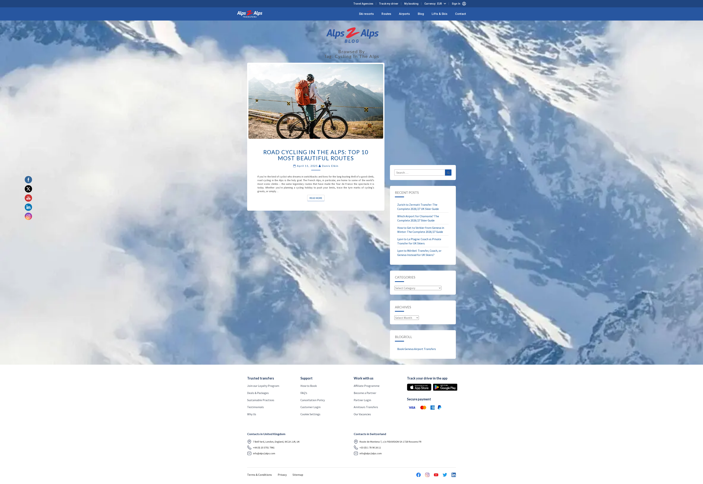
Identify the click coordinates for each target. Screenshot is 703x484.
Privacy (282, 474)
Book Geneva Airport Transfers (416, 349)
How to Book (308, 386)
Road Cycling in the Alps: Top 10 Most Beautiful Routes (315, 155)
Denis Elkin (330, 165)
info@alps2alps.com (264, 453)
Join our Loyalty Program (263, 386)
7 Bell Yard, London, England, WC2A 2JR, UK (276, 441)
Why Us (251, 414)
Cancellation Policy (312, 400)
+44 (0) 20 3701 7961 (264, 447)
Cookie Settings (310, 414)
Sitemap (298, 474)
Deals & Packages (258, 393)
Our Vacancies (362, 414)
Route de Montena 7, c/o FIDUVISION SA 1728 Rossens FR (390, 441)
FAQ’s (303, 393)
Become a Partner (365, 393)
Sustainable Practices (260, 400)
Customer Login (310, 407)
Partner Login (362, 400)
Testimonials (255, 407)
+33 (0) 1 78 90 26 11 (370, 447)
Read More (317, 198)
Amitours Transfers (366, 407)
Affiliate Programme (367, 386)
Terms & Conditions (259, 474)
